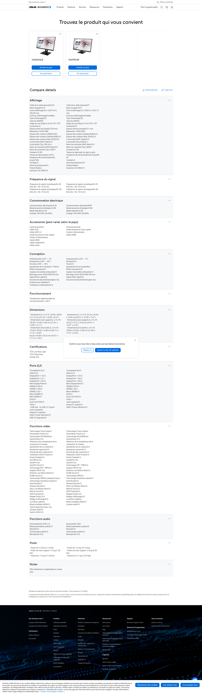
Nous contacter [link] (166, 2)
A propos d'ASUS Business (37, 622)
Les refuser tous (170, 685)
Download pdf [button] (151, 90)
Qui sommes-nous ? (37, 2)
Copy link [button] (168, 90)
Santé (80, 636)
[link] (46, 74)
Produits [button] (60, 7)
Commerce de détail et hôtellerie (88, 633)
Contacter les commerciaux (161, 626)
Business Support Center (135, 622)
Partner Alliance (34, 635)
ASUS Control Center (109, 662)
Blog (103, 629)
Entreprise (81, 626)
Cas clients (106, 626)
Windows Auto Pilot (108, 669)
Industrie (81, 640)
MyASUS (105, 659)
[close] (135, 340)
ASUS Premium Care (133, 631)
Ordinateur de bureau (60, 626)
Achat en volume (157, 622)
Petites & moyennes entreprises (88, 622)
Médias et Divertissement (86, 649)
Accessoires (57, 666)
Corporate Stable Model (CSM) (137, 635)
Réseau (55, 650)
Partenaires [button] (108, 7)
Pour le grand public (149, 7)
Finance (80, 652)
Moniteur (56, 633)
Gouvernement (83, 656)
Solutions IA (82, 659)
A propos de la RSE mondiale (38, 626)
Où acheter (32, 638)
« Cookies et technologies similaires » (52, 691)
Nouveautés (106, 650)
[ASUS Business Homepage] (40, 7)
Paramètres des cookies (147, 685)
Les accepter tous (190, 685)
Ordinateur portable (59, 622)
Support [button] (119, 7)
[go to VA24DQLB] (46, 46)
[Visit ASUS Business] (35, 611)
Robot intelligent (58, 663)
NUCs (55, 629)
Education (81, 629)
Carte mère (57, 643)
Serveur (55, 640)
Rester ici (88, 350)
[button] (161, 7)
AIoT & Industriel (58, 647)
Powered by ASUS (133, 638)
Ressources (106, 622)
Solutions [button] (71, 7)
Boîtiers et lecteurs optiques (62, 654)
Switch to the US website (108, 350)
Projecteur (56, 636)
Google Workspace (84, 663)
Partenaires (33, 631)
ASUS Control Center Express (111, 666)
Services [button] (82, 7)
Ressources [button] (94, 7)
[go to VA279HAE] (82, 46)
